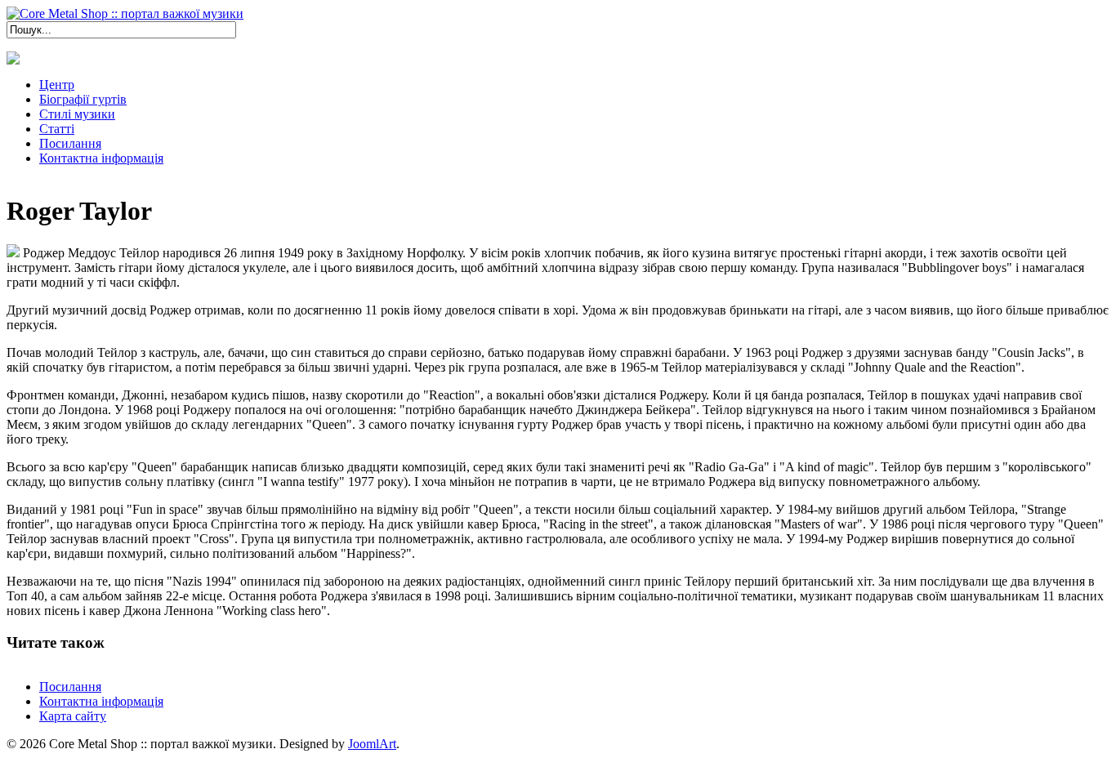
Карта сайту (72, 716)
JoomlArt (372, 744)
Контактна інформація (101, 701)
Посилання (70, 686)
